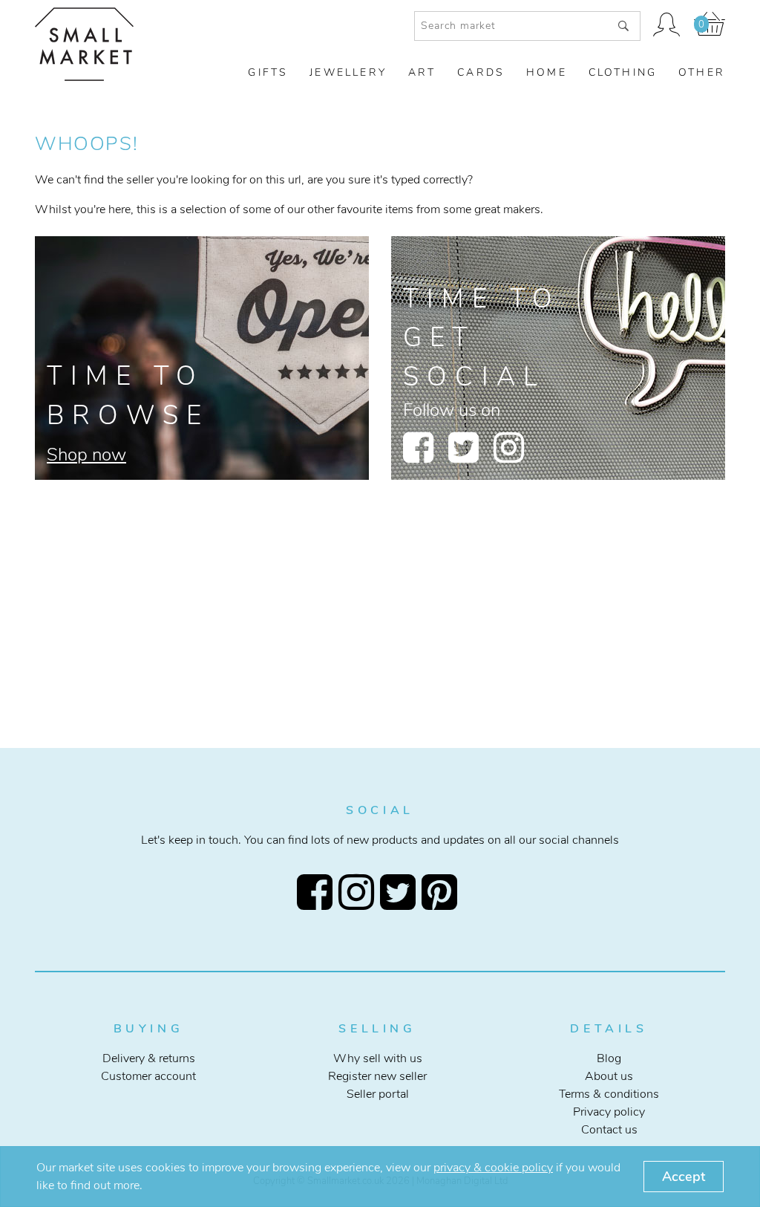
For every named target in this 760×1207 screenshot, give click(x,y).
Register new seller (377, 1076)
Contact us (609, 1130)
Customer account (148, 1076)
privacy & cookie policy (493, 1167)
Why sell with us (377, 1058)
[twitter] (463, 447)
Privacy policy (609, 1112)
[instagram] (509, 447)
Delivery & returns (148, 1058)
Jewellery (348, 72)
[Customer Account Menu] (667, 26)
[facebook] (418, 447)
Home (546, 72)
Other (701, 72)
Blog (609, 1058)
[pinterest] (442, 892)
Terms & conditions (609, 1094)
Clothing (623, 72)
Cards (481, 72)
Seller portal (378, 1094)
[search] (623, 26)
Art (422, 72)
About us (609, 1076)
